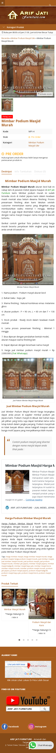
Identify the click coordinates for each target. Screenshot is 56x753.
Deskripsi (6, 171)
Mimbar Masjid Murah (14, 609)
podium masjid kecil (30, 573)
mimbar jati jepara (20, 563)
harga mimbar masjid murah (35, 556)
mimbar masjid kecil (42, 566)
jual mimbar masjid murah (12, 561)
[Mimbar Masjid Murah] (15, 597)
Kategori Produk (15, 27)
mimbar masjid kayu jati (23, 566)
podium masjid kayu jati (11, 573)
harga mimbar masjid (14, 556)
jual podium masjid (31, 561)
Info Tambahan (23, 171)
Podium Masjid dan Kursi (41, 624)
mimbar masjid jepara (38, 563)
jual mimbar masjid (46, 559)
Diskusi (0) (40, 171)
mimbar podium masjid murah (32, 568)
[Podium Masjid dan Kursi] (42, 603)
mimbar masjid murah (10, 568)
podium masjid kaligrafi (38, 570)
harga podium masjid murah (25, 559)
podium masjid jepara (19, 570)
